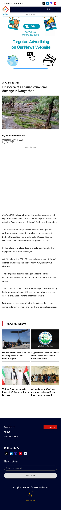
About (7, 431)
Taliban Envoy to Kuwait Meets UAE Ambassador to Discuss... (15, 392)
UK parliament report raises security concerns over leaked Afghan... (16, 355)
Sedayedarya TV (15, 135)
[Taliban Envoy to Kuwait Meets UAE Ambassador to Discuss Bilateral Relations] (16, 375)
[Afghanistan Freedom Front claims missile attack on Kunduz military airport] (45, 339)
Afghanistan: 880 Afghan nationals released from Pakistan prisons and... (43, 392)
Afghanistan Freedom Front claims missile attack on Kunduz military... (45, 355)
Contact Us (9, 426)
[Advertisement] (30, 179)
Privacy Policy (11, 436)
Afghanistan (10, 82)
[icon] (44, 3)
